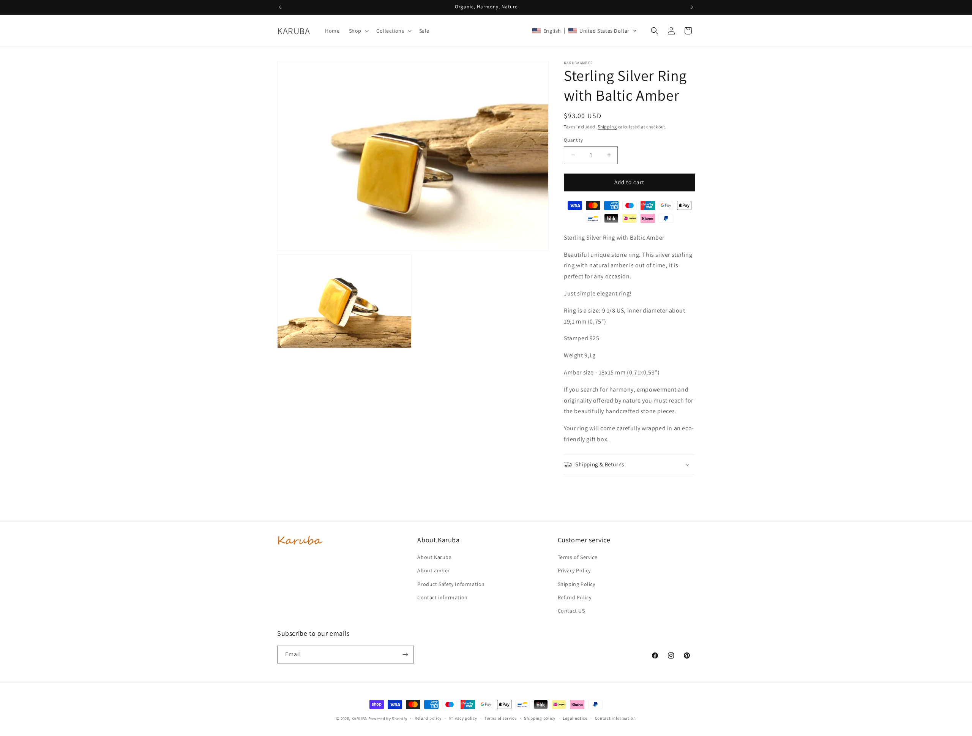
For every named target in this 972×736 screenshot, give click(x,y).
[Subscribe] (405, 654)
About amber (433, 570)
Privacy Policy (574, 570)
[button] (358, 31)
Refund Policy (575, 597)
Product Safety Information (451, 584)
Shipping (607, 127)
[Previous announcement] (279, 7)
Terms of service (500, 718)
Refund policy (428, 718)
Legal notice (575, 718)
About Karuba (434, 557)
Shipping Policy (576, 584)
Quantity (573, 140)
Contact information (442, 597)
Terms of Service (578, 557)
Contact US (571, 610)
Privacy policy (463, 718)
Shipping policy (539, 718)
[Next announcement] (692, 7)
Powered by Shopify (387, 718)
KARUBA (359, 718)
